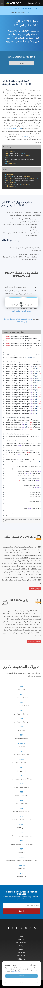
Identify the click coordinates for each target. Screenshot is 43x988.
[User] (36, 3)
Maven (26, 136)
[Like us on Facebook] (8, 928)
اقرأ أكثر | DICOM (35, 589)
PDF (21, 816)
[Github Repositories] (30, 928)
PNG (21, 751)
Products (21, 939)
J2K (21, 735)
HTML (21, 824)
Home (21, 936)
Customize (12, 981)
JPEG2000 (21, 743)
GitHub (6, 521)
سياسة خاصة (16, 311)
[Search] (40, 3)
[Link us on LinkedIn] (17, 928)
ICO (21, 873)
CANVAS (22, 865)
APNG (21, 759)
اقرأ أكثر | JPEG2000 (34, 641)
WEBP (21, 800)
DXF (21, 776)
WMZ (21, 841)
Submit (21, 911)
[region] (21, 426)
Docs (21, 949)
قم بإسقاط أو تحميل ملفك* (21, 305)
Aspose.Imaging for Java (14, 128)
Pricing (21, 946)
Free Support (21, 956)
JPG (21, 710)
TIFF (21, 792)
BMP (21, 686)
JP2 (21, 727)
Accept (21, 976)
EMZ (21, 833)
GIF (21, 694)
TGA (21, 849)
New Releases (21, 943)
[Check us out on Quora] (26, 928)
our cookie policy (17, 972)
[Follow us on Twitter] (13, 928)
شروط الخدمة (26, 311)
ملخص (22, 63)
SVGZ (21, 857)
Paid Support (21, 959)
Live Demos (21, 952)
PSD (21, 767)
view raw (37, 519)
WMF (21, 808)
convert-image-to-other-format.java (14, 519)
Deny (30, 981)
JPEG (21, 719)
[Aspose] (14, 3)
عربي (32, 3)
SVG (21, 784)
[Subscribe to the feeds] (35, 928)
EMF (21, 702)
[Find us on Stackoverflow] (21, 928)
